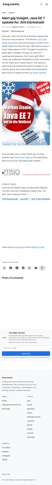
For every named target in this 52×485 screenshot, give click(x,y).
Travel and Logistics (23, 157)
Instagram (6, 456)
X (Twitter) (6, 448)
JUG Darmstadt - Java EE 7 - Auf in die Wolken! (26, 199)
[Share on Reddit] (23, 268)
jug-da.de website (37, 72)
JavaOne (30, 421)
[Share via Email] (35, 268)
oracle (29, 405)
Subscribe (26, 353)
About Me (6, 409)
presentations (19, 247)
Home (4, 13)
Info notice (46, 357)
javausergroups (17, 31)
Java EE (30, 433)
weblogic (31, 437)
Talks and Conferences (11, 405)
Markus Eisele (38, 247)
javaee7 (12, 13)
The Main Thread (17, 333)
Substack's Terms (24, 357)
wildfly (30, 429)
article (29, 425)
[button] (41, 4)
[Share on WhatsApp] (29, 268)
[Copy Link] (42, 268)
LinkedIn (5, 452)
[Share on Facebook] (10, 268)
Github (4, 460)
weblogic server (34, 417)
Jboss (29, 413)
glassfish (30, 409)
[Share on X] (4, 268)
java (28, 401)
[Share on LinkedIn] (17, 268)
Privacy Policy (35, 357)
